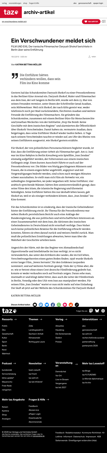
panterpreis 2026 (90, 345)
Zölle (31, 326)
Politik (4, 326)
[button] (104, 21)
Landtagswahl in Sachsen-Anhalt (36, 332)
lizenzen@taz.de (38, 436)
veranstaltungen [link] (15, 3)
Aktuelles (59, 326)
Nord (4, 349)
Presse (58, 341)
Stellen (58, 337)
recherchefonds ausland (93, 337)
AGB (99, 436)
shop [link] (25, 3)
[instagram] (103, 312)
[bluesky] (97, 312)
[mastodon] (91, 312)
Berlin (4, 345)
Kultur (4, 337)
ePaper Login (35, 414)
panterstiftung (88, 341)
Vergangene (61, 383)
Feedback (33, 406)
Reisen (5, 407)
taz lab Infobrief (36, 382)
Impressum (91, 436)
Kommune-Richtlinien (92, 432)
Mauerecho (7, 382)
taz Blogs (86, 371)
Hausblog (59, 330)
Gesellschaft (7, 334)
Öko (4, 330)
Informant (68, 436)
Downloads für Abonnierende (35, 420)
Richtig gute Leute (37, 341)
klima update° (8, 378)
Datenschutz (79, 436)
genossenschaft (89, 330)
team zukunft (34, 370)
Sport (4, 341)
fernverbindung (9, 374)
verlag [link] (4, 3)
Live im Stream (62, 379)
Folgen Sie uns (81, 311)
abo (84, 326)
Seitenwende (61, 440)
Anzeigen (6, 418)
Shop (4, 414)
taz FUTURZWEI (89, 374)
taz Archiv (86, 382)
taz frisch (33, 374)
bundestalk (7, 370)
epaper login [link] (98, 3)
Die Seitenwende (63, 334)
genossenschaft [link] (84, 3)
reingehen (6, 389)
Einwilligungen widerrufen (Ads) (83, 440)
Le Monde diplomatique (92, 378)
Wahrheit (6, 353)
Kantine (5, 411)
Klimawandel (34, 337)
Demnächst (60, 371)
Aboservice (34, 410)
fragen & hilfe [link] (34, 3)
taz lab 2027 (60, 387)
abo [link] (74, 3)
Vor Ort (58, 375)
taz (9, 311)
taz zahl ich (87, 334)
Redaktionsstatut (73, 432)
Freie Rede (7, 385)
